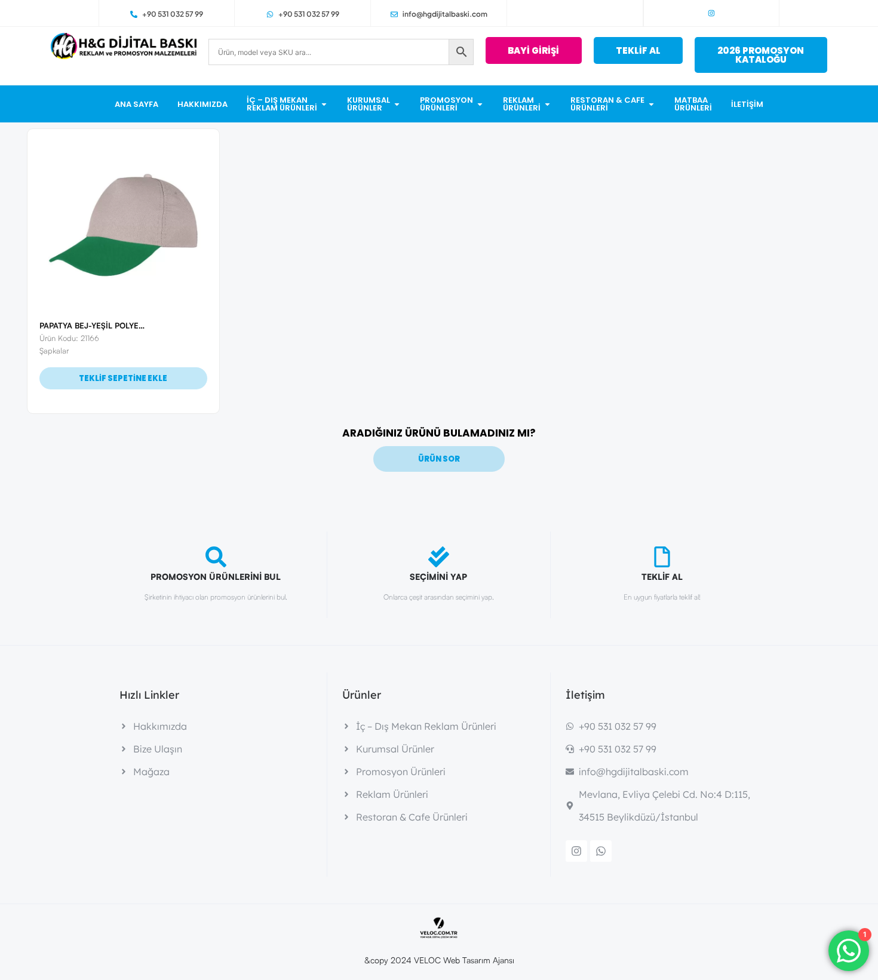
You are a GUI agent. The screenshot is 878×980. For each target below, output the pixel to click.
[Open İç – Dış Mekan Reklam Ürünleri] (324, 104)
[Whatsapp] (601, 851)
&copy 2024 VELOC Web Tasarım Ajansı (439, 960)
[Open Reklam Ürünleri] (547, 104)
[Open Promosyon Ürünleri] (480, 104)
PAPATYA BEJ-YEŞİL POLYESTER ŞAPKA (112, 325)
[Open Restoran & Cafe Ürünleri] (651, 104)
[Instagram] (711, 13)
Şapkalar (54, 350)
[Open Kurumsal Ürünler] (397, 104)
